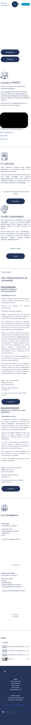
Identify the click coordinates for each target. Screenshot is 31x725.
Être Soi (10, 659)
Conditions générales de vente (15, 697)
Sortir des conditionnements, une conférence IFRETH (16, 646)
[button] (10, 52)
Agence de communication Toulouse (15, 704)
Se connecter (26, 4)
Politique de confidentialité (15, 699)
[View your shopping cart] (19, 4)
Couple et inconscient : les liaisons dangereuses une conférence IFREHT (16, 655)
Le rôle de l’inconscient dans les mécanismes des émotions (16, 650)
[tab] (15, 647)
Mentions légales (15, 695)
